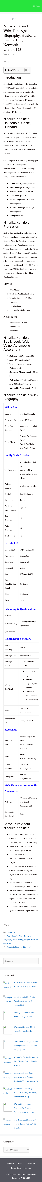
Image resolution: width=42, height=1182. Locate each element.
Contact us (20, 1163)
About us (10, 1163)
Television (11, 932)
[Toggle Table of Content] (25, 70)
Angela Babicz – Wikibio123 (19, 946)
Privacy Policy (16, 1168)
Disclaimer (31, 1163)
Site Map (27, 1168)
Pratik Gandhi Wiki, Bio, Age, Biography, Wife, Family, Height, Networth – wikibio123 (21, 940)
